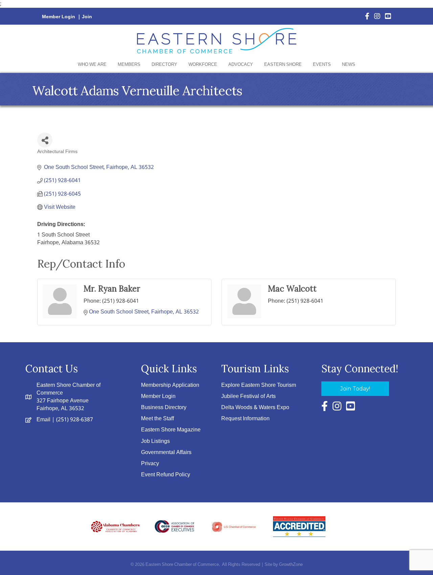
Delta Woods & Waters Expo (255, 407)
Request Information (245, 418)
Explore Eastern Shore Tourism (258, 385)
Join (87, 17)
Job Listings (155, 441)
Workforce (202, 65)
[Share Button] (44, 140)
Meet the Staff (157, 418)
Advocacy (240, 65)
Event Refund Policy (165, 474)
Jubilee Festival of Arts (248, 396)
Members (129, 65)
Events (322, 65)
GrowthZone (291, 565)
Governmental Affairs (166, 452)
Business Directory (163, 407)
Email (43, 419)
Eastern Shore (283, 65)
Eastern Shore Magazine (171, 429)
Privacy (150, 463)
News (348, 65)
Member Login (58, 17)
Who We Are (92, 65)
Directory (164, 65)
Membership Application (170, 385)
